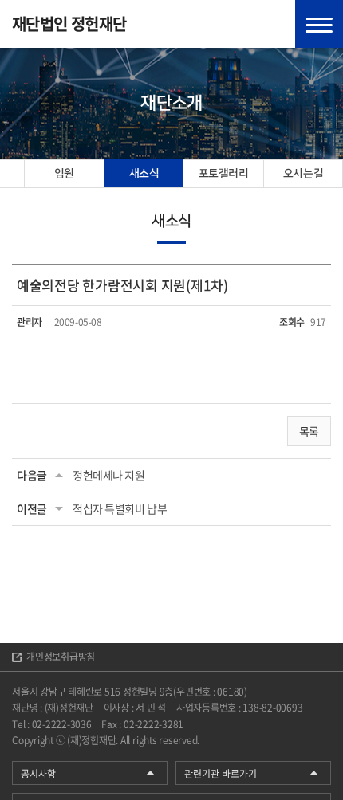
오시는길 (303, 173)
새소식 (144, 173)
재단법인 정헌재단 (69, 24)
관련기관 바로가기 (220, 774)
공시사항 (38, 774)
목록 (309, 431)
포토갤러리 (224, 173)
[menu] (319, 24)
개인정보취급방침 (60, 656)
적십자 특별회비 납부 (120, 508)
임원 (64, 173)
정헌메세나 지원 (109, 475)
